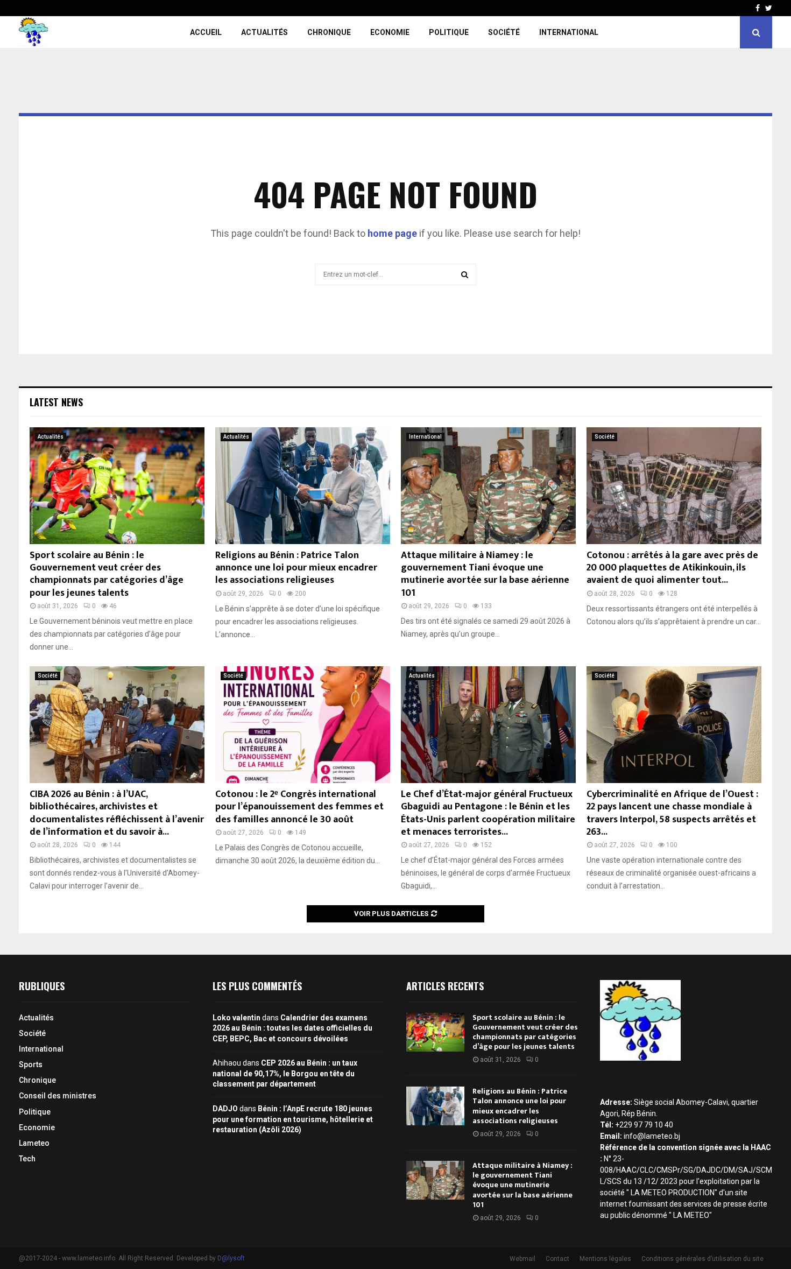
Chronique (329, 32)
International (568, 32)
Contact (557, 1259)
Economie (389, 32)
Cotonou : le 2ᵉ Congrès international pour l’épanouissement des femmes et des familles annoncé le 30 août (299, 807)
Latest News (56, 402)
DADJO (225, 1108)
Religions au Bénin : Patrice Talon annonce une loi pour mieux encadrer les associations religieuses (296, 568)
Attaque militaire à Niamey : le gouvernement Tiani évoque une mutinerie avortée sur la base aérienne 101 (485, 574)
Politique (449, 32)
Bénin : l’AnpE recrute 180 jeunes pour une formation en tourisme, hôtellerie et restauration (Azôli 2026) (293, 1119)
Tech (27, 1158)
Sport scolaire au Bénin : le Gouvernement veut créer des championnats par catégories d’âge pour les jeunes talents (106, 574)
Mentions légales (605, 1259)
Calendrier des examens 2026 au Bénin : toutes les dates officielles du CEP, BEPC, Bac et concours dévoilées (292, 1028)
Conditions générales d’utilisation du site (702, 1259)
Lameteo (34, 1143)
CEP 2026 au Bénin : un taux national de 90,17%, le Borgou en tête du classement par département (285, 1073)
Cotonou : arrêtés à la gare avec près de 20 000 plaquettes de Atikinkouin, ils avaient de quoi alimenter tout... (672, 568)
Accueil (206, 32)
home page (392, 233)
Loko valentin (236, 1017)
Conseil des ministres (57, 1095)
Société (504, 32)
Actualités (264, 32)
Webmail (522, 1259)
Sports (31, 1064)
